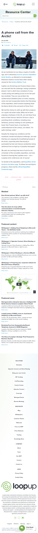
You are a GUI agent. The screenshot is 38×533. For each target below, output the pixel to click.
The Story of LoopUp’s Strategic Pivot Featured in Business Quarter (17, 338)
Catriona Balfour (7, 42)
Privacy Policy (19, 473)
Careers (19, 460)
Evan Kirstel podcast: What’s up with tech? (15, 195)
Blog (11, 22)
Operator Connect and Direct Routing (19, 369)
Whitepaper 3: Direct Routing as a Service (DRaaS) (18, 253)
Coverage (19, 393)
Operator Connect (19, 389)
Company (19, 444)
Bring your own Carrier (19, 373)
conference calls (16, 177)
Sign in (29, 524)
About (19, 448)
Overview (19, 365)
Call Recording (19, 381)
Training (19, 435)
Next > (34, 187)
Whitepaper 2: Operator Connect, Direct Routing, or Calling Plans (18, 242)
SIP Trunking (19, 377)
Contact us (19, 464)
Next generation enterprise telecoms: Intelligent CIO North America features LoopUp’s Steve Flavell (18, 303)
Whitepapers (19, 415)
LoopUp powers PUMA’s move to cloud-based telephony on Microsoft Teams (16, 314)
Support (9, 524)
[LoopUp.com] (19, 4)
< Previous (5, 187)
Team (19, 452)
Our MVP (19, 456)
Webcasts (19, 423)
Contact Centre (19, 385)
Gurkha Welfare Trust (18, 82)
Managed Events (19, 397)
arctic (6, 177)
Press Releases (19, 431)
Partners (16, 524)
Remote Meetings (19, 401)
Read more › (4, 203)
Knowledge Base (19, 439)
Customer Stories (19, 419)
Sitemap (22, 524)
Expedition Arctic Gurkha (25, 178)
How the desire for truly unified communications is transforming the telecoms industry (13, 209)
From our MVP (19, 427)
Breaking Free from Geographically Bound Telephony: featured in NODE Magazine (15, 326)
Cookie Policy (19, 477)
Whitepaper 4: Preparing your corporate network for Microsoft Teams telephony (18, 264)
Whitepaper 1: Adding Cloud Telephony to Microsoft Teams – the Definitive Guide (18, 229)
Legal (19, 469)
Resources (5, 22)
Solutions (19, 361)
